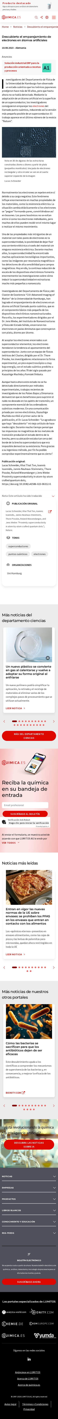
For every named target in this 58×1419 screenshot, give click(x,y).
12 (18, 725)
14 (24, 725)
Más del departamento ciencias (29, 735)
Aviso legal (10, 1404)
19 (40, 725)
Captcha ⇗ (42, 826)
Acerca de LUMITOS (27, 1378)
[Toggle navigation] (54, 18)
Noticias (7, 1176)
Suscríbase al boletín (25, 813)
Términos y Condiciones (35, 1404)
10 (45, 721)
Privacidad (29, 1409)
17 (34, 725)
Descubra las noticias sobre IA (29, 1144)
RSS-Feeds (8, 1233)
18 (37, 725)
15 (27, 725)
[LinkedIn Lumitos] (29, 1359)
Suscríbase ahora (29, 1281)
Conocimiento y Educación (18, 1221)
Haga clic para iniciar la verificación (29, 822)
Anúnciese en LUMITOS (27, 1372)
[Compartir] (41, 17)
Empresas (8, 1187)
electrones (38, 106)
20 (43, 725)
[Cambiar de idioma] (47, 17)
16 (30, 725)
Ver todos (9, 842)
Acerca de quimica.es (29, 1384)
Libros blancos (11, 1210)
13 (21, 725)
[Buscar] (36, 17)
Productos (9, 1199)
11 (14, 725)
